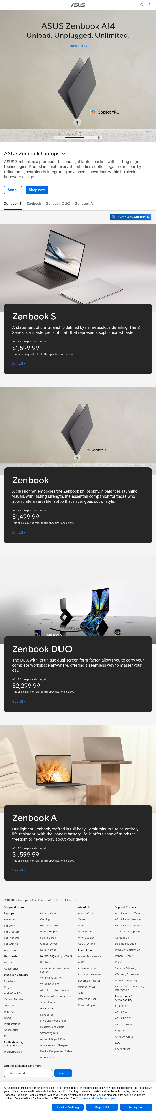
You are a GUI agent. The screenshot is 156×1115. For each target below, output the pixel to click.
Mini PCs (9, 1011)
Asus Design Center (90, 974)
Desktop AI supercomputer (56, 996)
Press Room (85, 931)
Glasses (8, 1036)
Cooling (45, 919)
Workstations (12, 1024)
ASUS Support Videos (128, 925)
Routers (45, 962)
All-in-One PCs (13, 993)
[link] (78, 5)
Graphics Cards (49, 925)
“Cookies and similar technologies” (96, 1098)
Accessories (11, 950)
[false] (37, 190)
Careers (83, 919)
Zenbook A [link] (84, 203)
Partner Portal (86, 986)
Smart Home (47, 1002)
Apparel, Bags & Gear (53, 1039)
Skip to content (5, 12)
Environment (122, 1049)
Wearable (9, 962)
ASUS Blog (121, 1012)
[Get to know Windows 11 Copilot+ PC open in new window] (131, 217)
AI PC (81, 962)
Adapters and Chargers (54, 1045)
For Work (9, 925)
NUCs (7, 1017)
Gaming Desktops (15, 999)
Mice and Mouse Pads (53, 1021)
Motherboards (13, 1051)
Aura (81, 993)
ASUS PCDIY (123, 1018)
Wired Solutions (49, 984)
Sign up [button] (63, 1073)
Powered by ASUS (89, 1005)
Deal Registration (125, 943)
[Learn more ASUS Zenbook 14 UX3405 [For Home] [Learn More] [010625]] (78, 141)
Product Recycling (126, 980)
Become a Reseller (89, 980)
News (81, 925)
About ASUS (85, 913)
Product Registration (127, 950)
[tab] (56, 137)
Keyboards (46, 1014)
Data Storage (48, 950)
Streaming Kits (49, 1033)
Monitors (9, 981)
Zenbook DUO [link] (58, 203)
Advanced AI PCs (88, 968)
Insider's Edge (123, 1024)
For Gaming (11, 944)
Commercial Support (127, 931)
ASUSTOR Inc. (86, 943)
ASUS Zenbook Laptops (62, 900)
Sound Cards (48, 937)
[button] (5, 5)
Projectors (10, 987)
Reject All (102, 1107)
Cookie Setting (68, 1107)
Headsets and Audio (52, 1027)
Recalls (119, 962)
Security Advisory (125, 968)
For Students (12, 938)
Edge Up (120, 1030)
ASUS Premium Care (127, 913)
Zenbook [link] (34, 203)
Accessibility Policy (89, 956)
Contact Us (122, 937)
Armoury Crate (124, 1036)
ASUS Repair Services (128, 919)
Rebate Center (124, 956)
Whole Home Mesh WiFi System (54, 970)
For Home (10, 919)
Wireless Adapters (51, 978)
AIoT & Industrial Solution (55, 990)
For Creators (12, 931)
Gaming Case (48, 913)
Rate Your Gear (87, 999)
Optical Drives (48, 943)
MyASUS (120, 1006)
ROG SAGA (47, 1057)
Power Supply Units (52, 931)
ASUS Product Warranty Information (129, 988)
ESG (117, 1043)
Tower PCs (10, 1005)
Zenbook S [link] (13, 203)
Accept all (136, 1107)
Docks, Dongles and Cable (56, 1051)
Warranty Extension (127, 974)
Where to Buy (86, 937)
